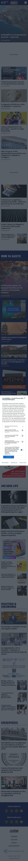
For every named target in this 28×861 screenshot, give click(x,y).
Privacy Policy (22, 462)
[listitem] (14, 426)
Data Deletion (5, 462)
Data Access (14, 462)
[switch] (22, 430)
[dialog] (14, 430)
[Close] (24, 398)
